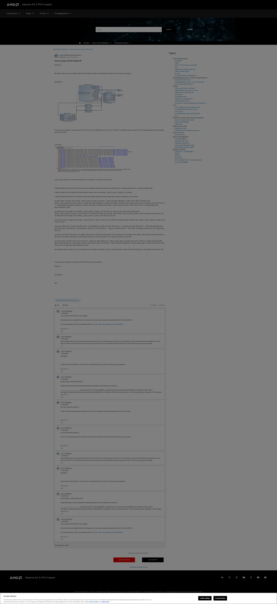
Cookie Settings (205, 598)
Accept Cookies (220, 598)
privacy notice (93, 602)
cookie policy (105, 602)
